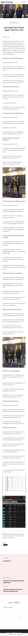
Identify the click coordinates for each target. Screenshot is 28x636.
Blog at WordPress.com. (14, 632)
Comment (21, 617)
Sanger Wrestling (7, 2)
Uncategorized (7, 561)
